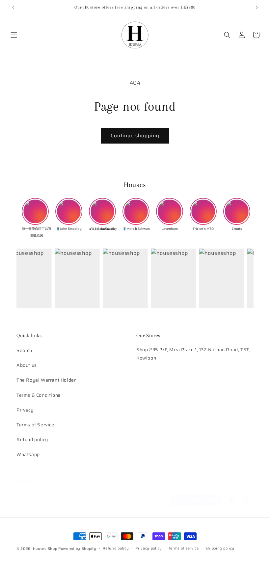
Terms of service (184, 548)
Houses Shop (45, 548)
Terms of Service (35, 424)
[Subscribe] (127, 499)
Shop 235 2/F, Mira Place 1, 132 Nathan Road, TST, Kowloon (193, 354)
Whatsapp (28, 454)
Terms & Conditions (38, 395)
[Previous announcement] (13, 7)
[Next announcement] (257, 7)
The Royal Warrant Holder (46, 380)
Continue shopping (135, 136)
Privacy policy (148, 548)
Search (24, 350)
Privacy (24, 410)
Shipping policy (220, 548)
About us (26, 365)
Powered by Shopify (77, 548)
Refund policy (32, 439)
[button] (14, 35)
